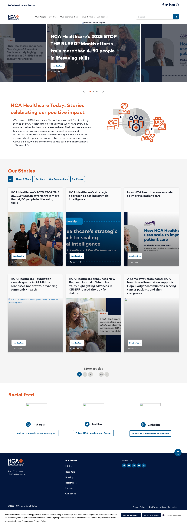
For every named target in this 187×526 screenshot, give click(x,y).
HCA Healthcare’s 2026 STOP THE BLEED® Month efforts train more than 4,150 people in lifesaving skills (84, 47)
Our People (78, 179)
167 (101, 374)
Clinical (69, 466)
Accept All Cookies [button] (151, 515)
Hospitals (70, 471)
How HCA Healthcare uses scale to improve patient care (149, 194)
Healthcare (71, 482)
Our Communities (58, 179)
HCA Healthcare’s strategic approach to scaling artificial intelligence (89, 195)
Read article (57, 65)
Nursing (69, 477)
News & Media (23, 179)
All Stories (70, 493)
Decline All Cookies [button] (130, 515)
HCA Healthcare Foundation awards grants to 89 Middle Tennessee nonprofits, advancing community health (34, 284)
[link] (40, 16)
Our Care (40, 179)
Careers (69, 488)
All (10, 179)
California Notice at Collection (163, 507)
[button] (172, 515)
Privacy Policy (40, 520)
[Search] (176, 16)
